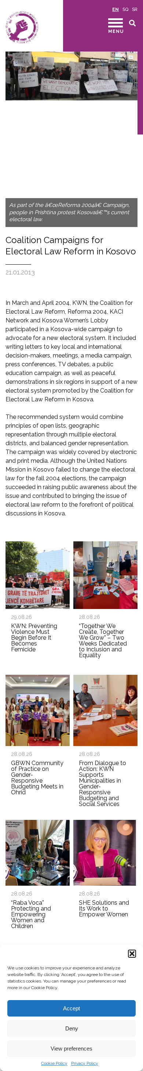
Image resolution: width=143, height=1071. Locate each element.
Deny (71, 1028)
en (115, 9)
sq (125, 9)
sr (135, 9)
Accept (71, 1008)
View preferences (71, 1048)
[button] (132, 953)
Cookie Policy (54, 1063)
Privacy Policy (84, 1063)
